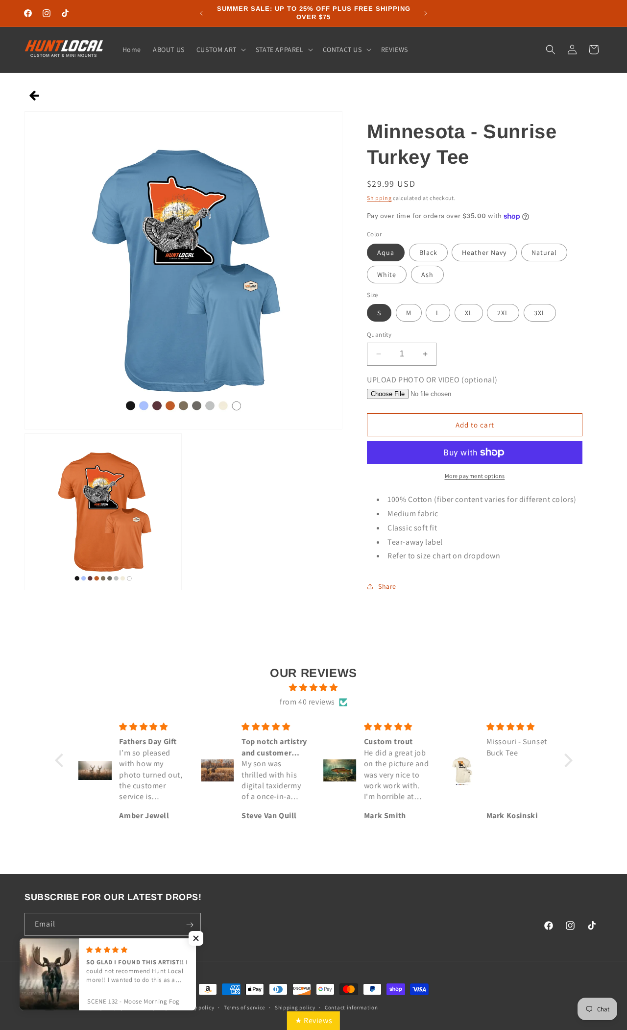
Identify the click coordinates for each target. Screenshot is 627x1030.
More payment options (475, 475)
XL (469, 312)
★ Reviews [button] (313, 1020)
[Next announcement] (425, 13)
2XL (503, 312)
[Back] (34, 96)
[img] (313, 688)
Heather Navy (484, 252)
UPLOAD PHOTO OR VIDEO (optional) (432, 380)
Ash (427, 274)
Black (428, 252)
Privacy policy (196, 1007)
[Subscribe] (189, 924)
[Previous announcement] (201, 13)
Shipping (379, 197)
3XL (540, 312)
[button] (220, 49)
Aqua (385, 252)
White (386, 274)
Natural (544, 252)
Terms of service (244, 1007)
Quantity (379, 334)
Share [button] (387, 586)
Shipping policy (295, 1007)
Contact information (351, 1007)
